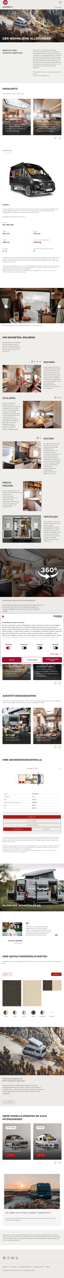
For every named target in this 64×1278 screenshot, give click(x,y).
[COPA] (16, 1143)
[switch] (24, 648)
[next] (60, 138)
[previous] (55, 138)
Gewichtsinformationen (25, 1268)
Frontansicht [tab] (7, 150)
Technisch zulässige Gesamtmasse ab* (41, 240)
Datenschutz (5, 1268)
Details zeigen (54, 654)
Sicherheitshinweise (38, 1268)
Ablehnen (11, 660)
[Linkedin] (16, 1259)
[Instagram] (8, 1259)
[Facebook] (4, 1259)
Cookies (48, 1268)
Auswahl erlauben (32, 660)
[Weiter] (59, 306)
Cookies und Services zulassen (52, 659)
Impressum (14, 1268)
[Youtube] (12, 1259)
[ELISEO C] (47, 1143)
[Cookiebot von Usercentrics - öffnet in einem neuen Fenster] (55, 616)
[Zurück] (6, 306)
